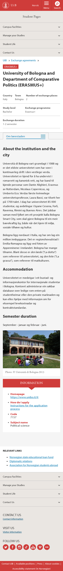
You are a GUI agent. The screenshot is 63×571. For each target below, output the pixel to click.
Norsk (35, 5)
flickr (47, 547)
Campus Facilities (12, 26)
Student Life (9, 44)
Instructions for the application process (28, 407)
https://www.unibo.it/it (24, 397)
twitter (6, 547)
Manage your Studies (14, 35)
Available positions (25, 563)
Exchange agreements (23, 60)
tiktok (26, 547)
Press (40, 563)
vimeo (40, 547)
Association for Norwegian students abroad (34, 465)
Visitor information (12, 531)
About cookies (52, 563)
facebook (13, 547)
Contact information (13, 518)
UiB (5, 60)
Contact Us (8, 52)
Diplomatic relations (21, 461)
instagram (20, 547)
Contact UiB (7, 563)
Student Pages (31, 17)
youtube (33, 547)
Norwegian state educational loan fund (31, 457)
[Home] (5, 5)
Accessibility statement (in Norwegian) (31, 568)
